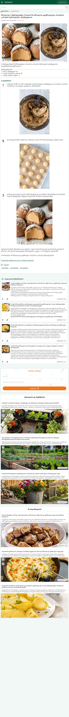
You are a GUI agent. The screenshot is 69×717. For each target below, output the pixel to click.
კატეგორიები (62, 2)
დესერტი (5, 268)
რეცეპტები (24, 268)
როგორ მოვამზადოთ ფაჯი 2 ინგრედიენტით (17, 260)
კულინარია (14, 268)
